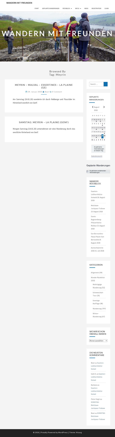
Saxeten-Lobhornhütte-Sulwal (97, 366)
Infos (77, 8)
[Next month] (104, 107)
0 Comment (57, 92)
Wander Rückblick (98, 277)
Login (107, 8)
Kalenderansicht (96, 156)
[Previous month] (92, 107)
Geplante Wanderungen (50, 8)
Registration (96, 8)
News (86, 8)
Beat (47, 92)
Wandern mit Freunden (19, 2)
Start (37, 8)
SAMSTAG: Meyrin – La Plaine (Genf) (44, 122)
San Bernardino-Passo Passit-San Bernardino (97, 236)
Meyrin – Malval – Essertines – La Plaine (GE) (44, 86)
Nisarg (79, 432)
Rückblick (66, 8)
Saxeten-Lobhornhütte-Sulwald (97, 194)
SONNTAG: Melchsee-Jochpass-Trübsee (98, 405)
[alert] (98, 149)
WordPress (63, 432)
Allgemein (95, 272)
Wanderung (97, 308)
